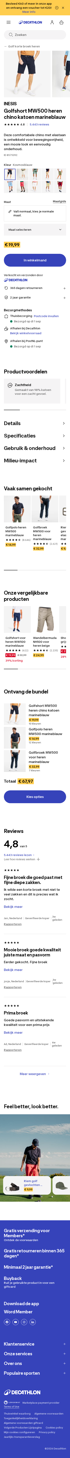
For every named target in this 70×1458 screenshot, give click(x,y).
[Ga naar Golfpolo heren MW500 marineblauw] (15, 738)
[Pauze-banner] (57, 8)
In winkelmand (35, 260)
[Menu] (8, 22)
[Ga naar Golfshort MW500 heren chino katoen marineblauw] (15, 714)
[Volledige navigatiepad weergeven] (5, 46)
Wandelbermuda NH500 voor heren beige (45, 641)
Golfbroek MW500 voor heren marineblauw (42, 533)
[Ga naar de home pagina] (30, 22)
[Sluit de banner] (63, 8)
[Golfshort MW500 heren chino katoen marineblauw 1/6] (27, 74)
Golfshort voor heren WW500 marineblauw (15, 641)
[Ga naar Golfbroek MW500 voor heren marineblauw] (15, 761)
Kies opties (35, 797)
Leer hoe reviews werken (19, 859)
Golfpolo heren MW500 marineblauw (15, 531)
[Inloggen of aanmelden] (52, 22)
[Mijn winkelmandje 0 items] (61, 22)
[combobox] (35, 230)
